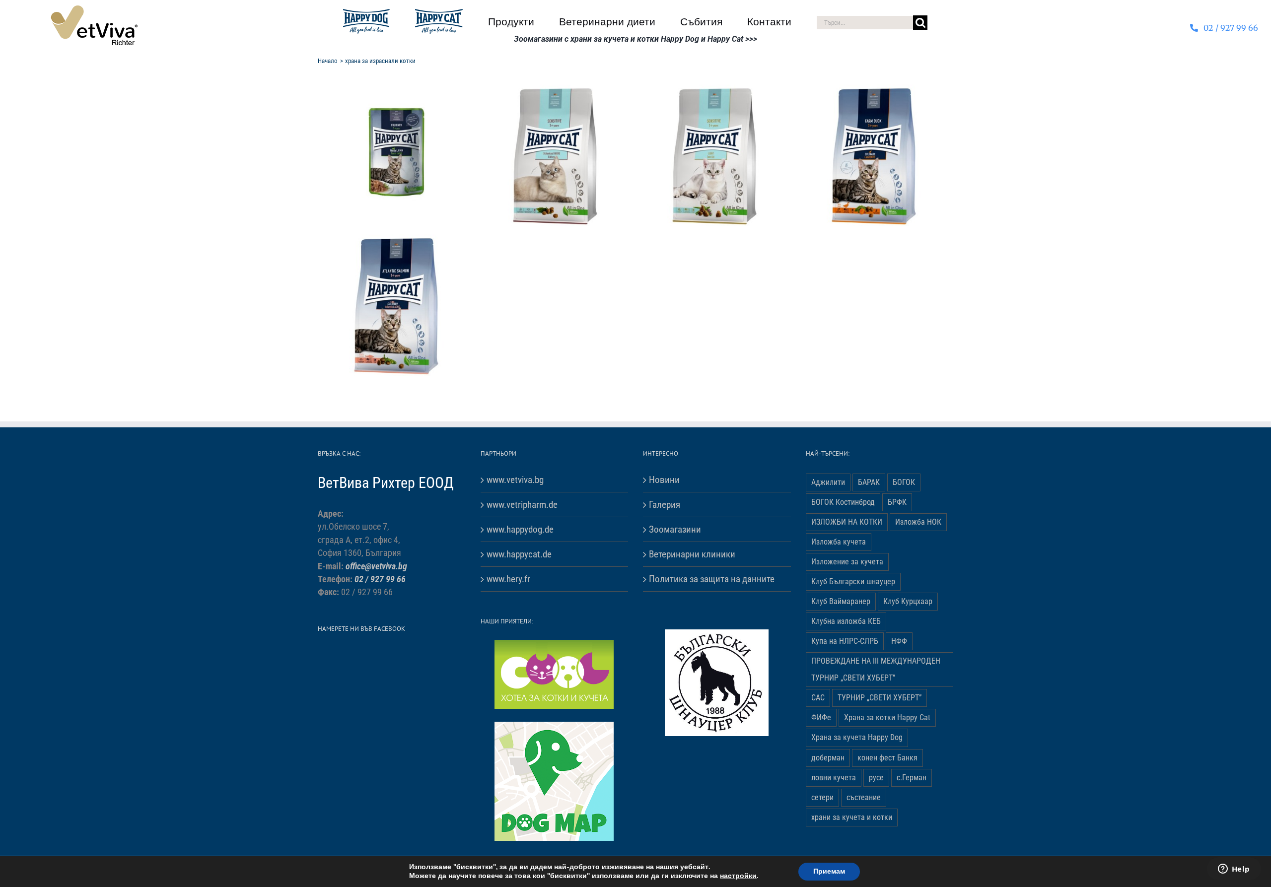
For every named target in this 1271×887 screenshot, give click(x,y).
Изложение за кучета (847, 561)
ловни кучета (833, 777)
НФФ (899, 641)
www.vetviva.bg (515, 479)
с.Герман (911, 777)
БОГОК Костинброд (843, 502)
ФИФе (821, 717)
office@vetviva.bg (376, 566)
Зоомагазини (675, 529)
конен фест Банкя (887, 757)
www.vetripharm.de (522, 504)
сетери (822, 797)
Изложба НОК (918, 522)
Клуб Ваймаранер (840, 601)
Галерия (664, 504)
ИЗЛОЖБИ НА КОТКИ (846, 522)
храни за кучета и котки (851, 817)
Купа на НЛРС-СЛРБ (844, 641)
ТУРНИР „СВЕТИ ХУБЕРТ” (879, 697)
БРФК (897, 502)
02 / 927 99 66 (380, 579)
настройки (738, 876)
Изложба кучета (838, 541)
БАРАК (869, 482)
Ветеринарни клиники (692, 554)
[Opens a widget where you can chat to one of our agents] (1233, 869)
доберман (828, 757)
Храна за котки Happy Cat (887, 717)
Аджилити (828, 482)
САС (818, 697)
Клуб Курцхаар (907, 601)
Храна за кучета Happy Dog (857, 737)
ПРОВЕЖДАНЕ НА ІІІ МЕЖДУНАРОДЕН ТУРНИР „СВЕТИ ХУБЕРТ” (875, 669)
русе (876, 777)
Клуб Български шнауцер (853, 581)
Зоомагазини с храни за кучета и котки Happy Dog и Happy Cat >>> (635, 39)
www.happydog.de (520, 529)
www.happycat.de (519, 554)
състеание (864, 797)
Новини (664, 479)
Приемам (829, 871)
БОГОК (904, 482)
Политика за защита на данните (712, 579)
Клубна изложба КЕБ (846, 621)
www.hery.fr (508, 579)
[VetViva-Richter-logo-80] (94, 9)
